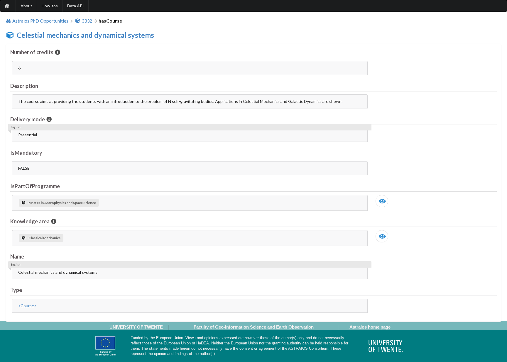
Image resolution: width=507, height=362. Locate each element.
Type (16, 290)
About (26, 5)
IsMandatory (26, 152)
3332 (87, 20)
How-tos (50, 5)
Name (17, 256)
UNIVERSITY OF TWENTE (136, 326)
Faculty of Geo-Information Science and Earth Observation (254, 326)
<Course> (27, 305)
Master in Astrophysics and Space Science (62, 202)
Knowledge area (30, 221)
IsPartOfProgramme (35, 186)
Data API (75, 5)
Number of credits (31, 52)
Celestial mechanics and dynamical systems (85, 35)
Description (24, 86)
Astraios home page (370, 326)
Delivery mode (27, 119)
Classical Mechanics (44, 238)
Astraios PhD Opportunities (40, 20)
